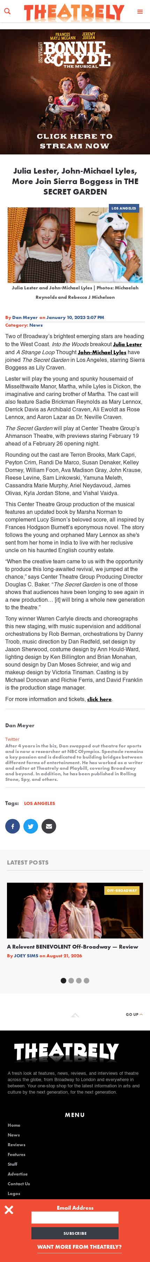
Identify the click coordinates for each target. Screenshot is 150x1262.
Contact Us (19, 1184)
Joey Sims (26, 955)
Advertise (18, 1174)
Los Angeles (124, 208)
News (36, 325)
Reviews (16, 1145)
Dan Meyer (25, 317)
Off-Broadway (122, 890)
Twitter (12, 739)
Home (14, 1125)
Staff (12, 1164)
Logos (14, 1193)
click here (99, 699)
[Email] (49, 826)
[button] (140, 11)
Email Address (75, 1207)
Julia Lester (127, 344)
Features (16, 1154)
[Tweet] (30, 826)
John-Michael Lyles (102, 352)
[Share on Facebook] (12, 826)
